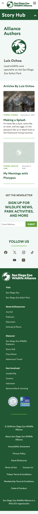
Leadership (11, 373)
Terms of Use (11, 467)
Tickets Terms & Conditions (19, 474)
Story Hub (13, 15)
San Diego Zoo (12, 292)
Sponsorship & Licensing (17, 388)
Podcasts (10, 317)
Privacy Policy (19, 453)
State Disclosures (19, 460)
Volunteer (10, 383)
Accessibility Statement (19, 446)
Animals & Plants (13, 327)
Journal (9, 311)
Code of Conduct (19, 488)
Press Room (11, 354)
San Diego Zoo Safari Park (18, 297)
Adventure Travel (14, 359)
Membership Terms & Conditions (19, 481)
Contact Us (28, 467)
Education (10, 322)
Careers (9, 378)
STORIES (6, 115)
